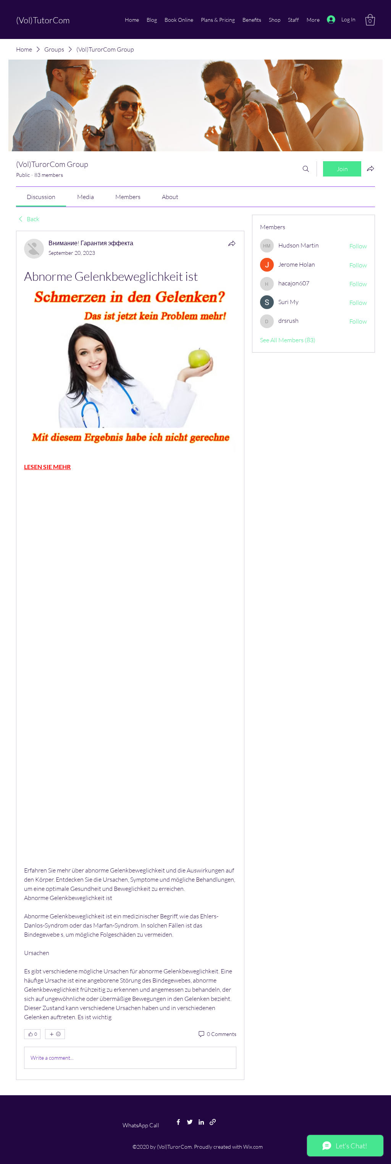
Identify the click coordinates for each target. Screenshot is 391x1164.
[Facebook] (178, 1122)
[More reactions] (55, 1034)
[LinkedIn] (201, 1122)
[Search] (305, 168)
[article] (130, 655)
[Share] (231, 243)
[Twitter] (190, 1122)
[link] (41, 197)
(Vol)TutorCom (43, 20)
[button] (370, 20)
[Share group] (370, 168)
